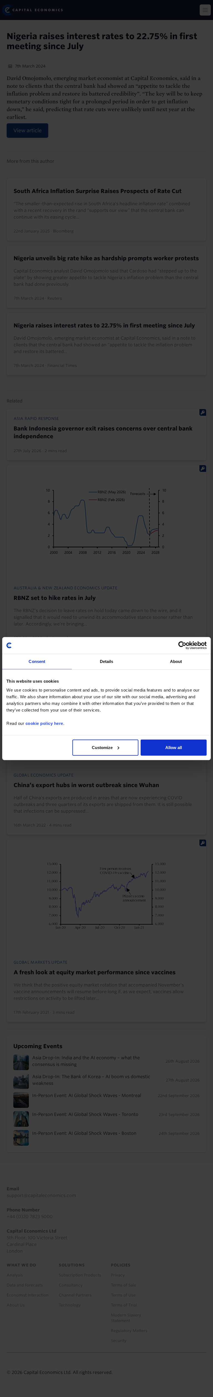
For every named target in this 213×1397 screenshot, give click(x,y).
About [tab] (176, 661)
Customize (102, 747)
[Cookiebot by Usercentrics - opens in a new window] (182, 645)
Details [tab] (106, 661)
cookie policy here (44, 723)
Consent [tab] (37, 661)
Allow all (173, 747)
